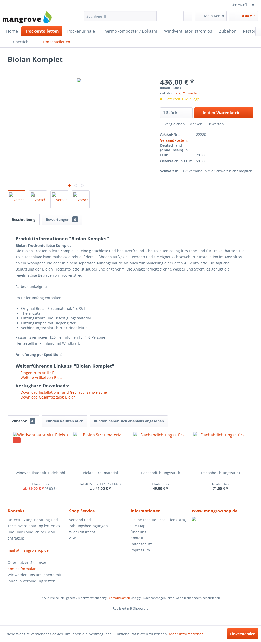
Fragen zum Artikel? (37, 372)
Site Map (138, 525)
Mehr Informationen (186, 634)
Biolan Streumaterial (100, 472)
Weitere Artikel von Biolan (42, 377)
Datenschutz (141, 544)
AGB (72, 537)
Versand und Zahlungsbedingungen (88, 522)
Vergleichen (174, 124)
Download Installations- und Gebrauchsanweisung (63, 392)
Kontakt (136, 537)
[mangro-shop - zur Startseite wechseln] (27, 17)
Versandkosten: (174, 140)
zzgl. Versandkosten (190, 93)
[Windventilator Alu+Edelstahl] (40, 450)
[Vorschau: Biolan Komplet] (16, 199)
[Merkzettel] (187, 16)
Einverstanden (242, 633)
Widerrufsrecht (82, 532)
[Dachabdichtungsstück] (160, 450)
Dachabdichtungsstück (160, 472)
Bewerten (215, 124)
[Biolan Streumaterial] (100, 450)
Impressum (140, 550)
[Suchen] (152, 16)
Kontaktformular (22, 568)
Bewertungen (61, 219)
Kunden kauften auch (64, 421)
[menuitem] (120, 16)
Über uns (138, 532)
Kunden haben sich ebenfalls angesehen (129, 421)
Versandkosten (119, 598)
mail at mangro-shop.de (28, 550)
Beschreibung (23, 219)
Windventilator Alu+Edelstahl (40, 472)
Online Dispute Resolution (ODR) (158, 519)
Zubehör (22, 421)
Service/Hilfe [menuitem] (243, 4)
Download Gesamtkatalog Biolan (48, 397)
